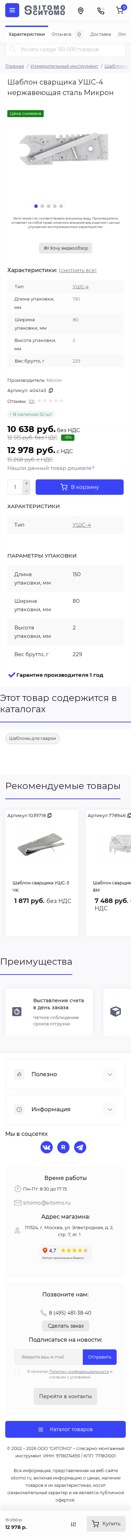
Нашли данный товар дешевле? (51, 468)
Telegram (81, 1148)
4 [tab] (55, 206)
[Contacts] (100, 10)
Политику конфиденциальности (79, 1371)
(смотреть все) (78, 270)
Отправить (99, 1357)
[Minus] (26, 491)
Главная (14, 66)
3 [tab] (48, 206)
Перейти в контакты (65, 1396)
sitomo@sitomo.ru (47, 1203)
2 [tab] (42, 206)
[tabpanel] (65, 148)
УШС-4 (81, 286)
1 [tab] (36, 206)
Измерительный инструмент (64, 66)
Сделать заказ (65, 1326)
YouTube (64, 1148)
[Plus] (26, 483)
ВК (47, 1148)
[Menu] (12, 10)
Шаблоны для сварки (32, 738)
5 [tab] (61, 206)
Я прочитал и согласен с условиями (69, 1374)
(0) (32, 401)
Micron (54, 380)
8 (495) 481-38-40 (70, 1313)
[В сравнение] (73, 1524)
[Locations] (80, 10)
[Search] (13, 49)
